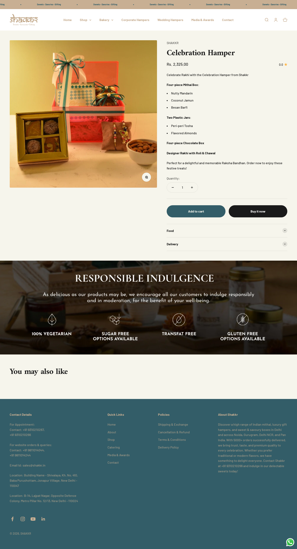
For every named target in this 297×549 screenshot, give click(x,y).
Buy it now (258, 211)
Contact (228, 20)
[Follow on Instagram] (22, 519)
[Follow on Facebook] (12, 519)
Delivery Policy (168, 447)
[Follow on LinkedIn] (43, 519)
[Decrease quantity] (173, 187)
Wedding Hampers (170, 20)
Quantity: (173, 178)
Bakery (104, 20)
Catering (113, 447)
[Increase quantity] (192, 187)
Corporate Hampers (135, 20)
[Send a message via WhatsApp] (290, 542)
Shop (83, 20)
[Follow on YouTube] (33, 519)
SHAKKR (173, 43)
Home (67, 20)
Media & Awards (202, 20)
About (111, 432)
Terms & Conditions (172, 439)
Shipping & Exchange (173, 424)
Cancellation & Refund (174, 432)
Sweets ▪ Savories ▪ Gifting (34, 4)
